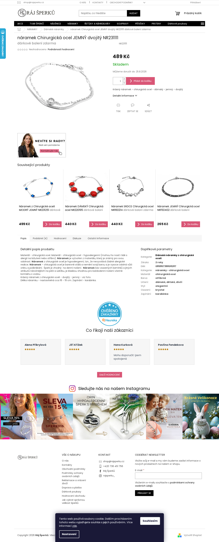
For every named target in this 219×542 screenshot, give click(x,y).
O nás (83, 2)
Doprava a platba (72, 487)
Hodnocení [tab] (60, 238)
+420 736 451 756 (113, 466)
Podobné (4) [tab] (40, 238)
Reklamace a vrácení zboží (74, 482)
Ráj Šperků (109, 471)
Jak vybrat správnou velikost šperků (73, 501)
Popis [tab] (23, 238)
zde (74, 526)
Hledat (134, 13)
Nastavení (69, 534)
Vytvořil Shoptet (193, 535)
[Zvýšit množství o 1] (124, 79)
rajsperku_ (109, 475)
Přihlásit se (144, 493)
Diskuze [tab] (77, 238)
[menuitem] (20, 23)
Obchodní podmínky (121, 2)
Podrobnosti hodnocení (61, 49)
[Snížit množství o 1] (124, 83)
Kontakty (98, 2)
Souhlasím (150, 521)
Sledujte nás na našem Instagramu (114, 388)
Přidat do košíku (142, 81)
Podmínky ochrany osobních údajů (72, 474)
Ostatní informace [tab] (98, 238)
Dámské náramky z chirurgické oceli (174, 257)
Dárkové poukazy (71, 491)
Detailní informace (123, 95)
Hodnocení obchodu (73, 495)
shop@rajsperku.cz (113, 461)
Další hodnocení (110, 374)
